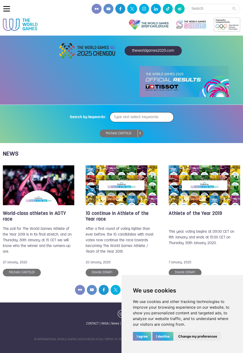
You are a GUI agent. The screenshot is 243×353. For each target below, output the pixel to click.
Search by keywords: (88, 117)
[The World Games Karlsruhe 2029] (149, 24)
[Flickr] (97, 9)
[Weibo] (180, 9)
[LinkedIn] (156, 9)
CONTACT (92, 323)
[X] (132, 9)
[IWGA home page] (20, 25)
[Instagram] (144, 9)
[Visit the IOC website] (227, 25)
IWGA (105, 323)
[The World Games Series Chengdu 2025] (191, 25)
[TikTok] (168, 9)
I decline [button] (163, 336)
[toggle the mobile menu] (6, 9)
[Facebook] (120, 9)
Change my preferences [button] (197, 336)
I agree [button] (142, 336)
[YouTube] (108, 9)
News (115, 323)
